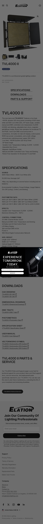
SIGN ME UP (12, 273)
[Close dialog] (40, 249)
